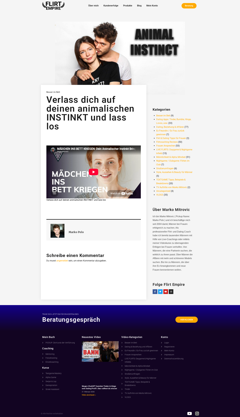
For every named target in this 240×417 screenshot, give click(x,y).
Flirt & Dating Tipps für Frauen (171, 138)
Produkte (127, 5)
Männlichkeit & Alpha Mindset (171, 157)
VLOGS (159, 194)
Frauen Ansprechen (165, 145)
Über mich (93, 5)
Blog (139, 5)
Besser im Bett (53, 92)
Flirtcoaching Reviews (167, 142)
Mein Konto (152, 5)
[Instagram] (171, 291)
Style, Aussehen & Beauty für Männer (174, 172)
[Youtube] (165, 291)
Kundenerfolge (110, 5)
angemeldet (62, 260)
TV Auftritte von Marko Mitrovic (171, 187)
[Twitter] (160, 291)
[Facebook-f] (155, 291)
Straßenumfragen (165, 168)
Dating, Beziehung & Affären (170, 127)
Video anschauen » (89, 395)
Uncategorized (163, 191)
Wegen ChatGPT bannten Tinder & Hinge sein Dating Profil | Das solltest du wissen (99, 387)
